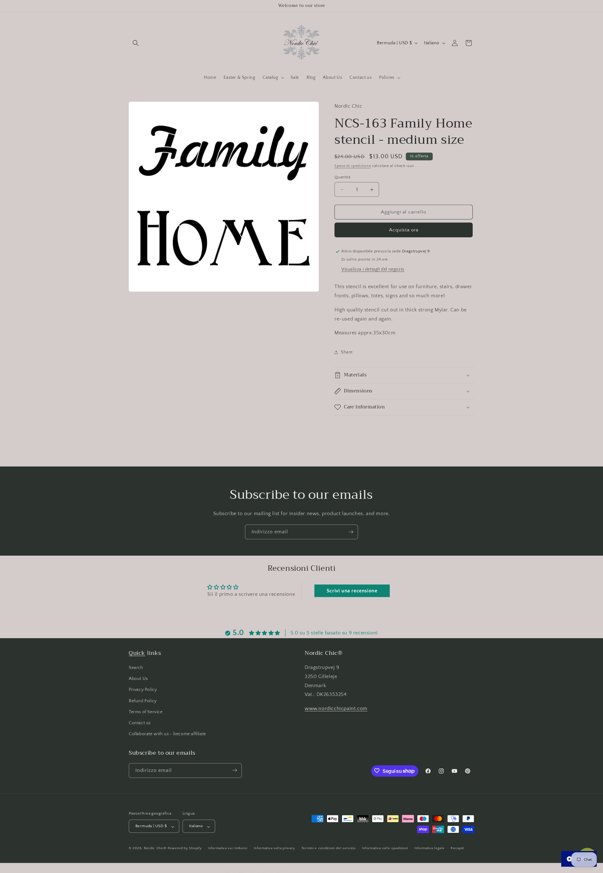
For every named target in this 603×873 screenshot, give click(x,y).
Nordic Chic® (155, 848)
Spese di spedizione (352, 166)
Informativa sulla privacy (275, 848)
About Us (138, 679)
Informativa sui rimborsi (227, 848)
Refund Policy (143, 700)
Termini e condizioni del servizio (329, 848)
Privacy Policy (143, 689)
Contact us (140, 722)
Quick (137, 653)
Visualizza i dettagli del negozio (373, 269)
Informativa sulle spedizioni (385, 848)
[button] (136, 43)
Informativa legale (429, 848)
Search (136, 667)
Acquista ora (403, 230)
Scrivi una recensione (352, 591)
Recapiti (457, 848)
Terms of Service (146, 711)
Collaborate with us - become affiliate (167, 734)
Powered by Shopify (185, 848)
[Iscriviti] (351, 532)
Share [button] (347, 352)
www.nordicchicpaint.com (336, 709)
